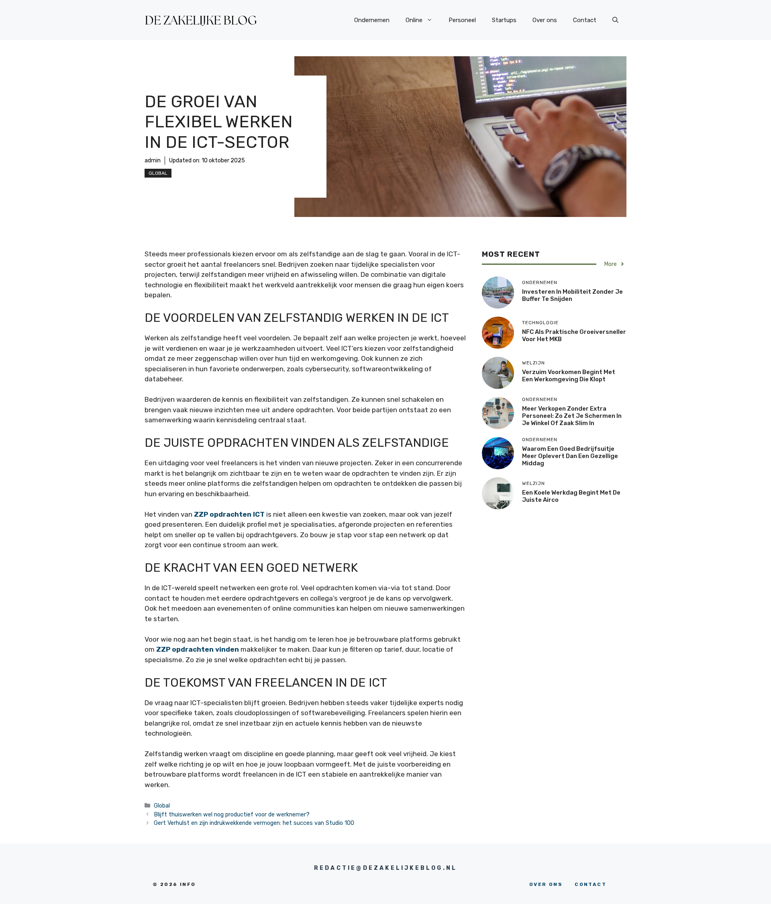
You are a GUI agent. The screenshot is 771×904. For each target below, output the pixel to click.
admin (153, 160)
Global (158, 173)
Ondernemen (372, 20)
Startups (504, 20)
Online (414, 20)
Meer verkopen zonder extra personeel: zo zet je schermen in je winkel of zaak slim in (572, 416)
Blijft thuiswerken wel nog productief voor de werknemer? (232, 814)
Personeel (462, 20)
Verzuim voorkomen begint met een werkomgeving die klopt (568, 375)
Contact (584, 20)
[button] (615, 20)
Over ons (544, 20)
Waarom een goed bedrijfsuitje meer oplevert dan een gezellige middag (570, 456)
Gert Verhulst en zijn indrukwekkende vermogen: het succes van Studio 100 (254, 822)
